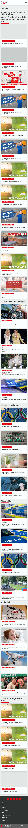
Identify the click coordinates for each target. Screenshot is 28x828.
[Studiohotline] (20, 799)
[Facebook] (11, 799)
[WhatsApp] (8, 799)
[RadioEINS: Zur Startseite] (12, 2)
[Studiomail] (17, 799)
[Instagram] (14, 799)
